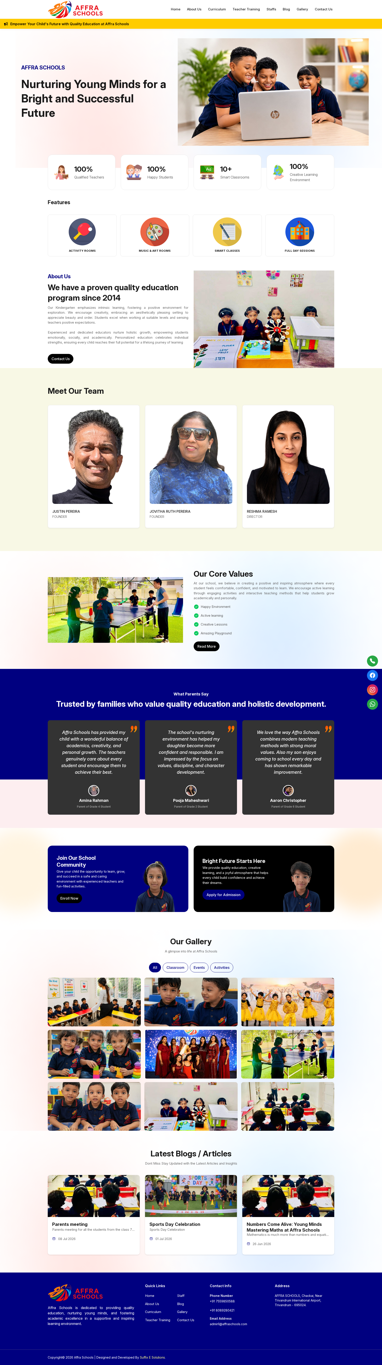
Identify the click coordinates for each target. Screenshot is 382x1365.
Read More (206, 646)
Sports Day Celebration (174, 1224)
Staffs (271, 9)
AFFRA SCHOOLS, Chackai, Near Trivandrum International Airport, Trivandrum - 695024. (298, 1300)
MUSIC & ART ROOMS (155, 250)
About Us (194, 9)
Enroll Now (69, 898)
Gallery (302, 9)
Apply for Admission (223, 895)
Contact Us (323, 9)
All (155, 967)
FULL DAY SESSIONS (300, 250)
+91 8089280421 (222, 1310)
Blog (286, 9)
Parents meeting (70, 1224)
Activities (221, 967)
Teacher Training (246, 9)
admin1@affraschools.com (228, 1324)
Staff (181, 1296)
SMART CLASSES (227, 250)
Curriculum (217, 9)
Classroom (175, 967)
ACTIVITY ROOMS (82, 250)
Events (199, 967)
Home (175, 9)
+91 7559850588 (222, 1301)
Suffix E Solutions (152, 1357)
